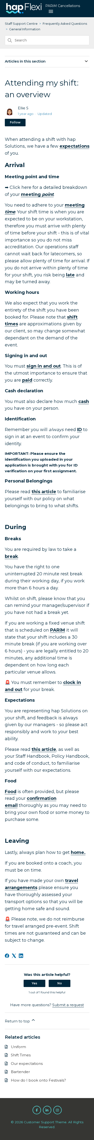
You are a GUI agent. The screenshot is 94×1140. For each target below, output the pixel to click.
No (59, 983)
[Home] (24, 13)
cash (83, 401)
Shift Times (21, 1055)
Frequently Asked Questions (65, 23)
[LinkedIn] (21, 956)
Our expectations (27, 1063)
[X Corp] (14, 956)
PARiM (57, 630)
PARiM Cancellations (62, 6)
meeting (37, 194)
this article (44, 491)
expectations (74, 146)
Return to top (18, 1021)
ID (79, 429)
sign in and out (44, 366)
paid (27, 380)
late (70, 275)
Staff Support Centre (21, 23)
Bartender (20, 1071)
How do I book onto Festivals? (38, 1080)
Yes (34, 983)
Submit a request (68, 1005)
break (11, 556)
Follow (15, 122)
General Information (24, 29)
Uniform (18, 1046)
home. (78, 852)
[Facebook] (7, 956)
